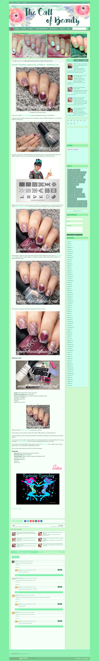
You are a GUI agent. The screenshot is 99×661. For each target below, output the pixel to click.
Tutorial (85, 203)
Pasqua (76, 196)
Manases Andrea (19, 578)
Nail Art (76, 184)
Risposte (17, 567)
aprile (68, 243)
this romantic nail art (22, 441)
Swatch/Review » (54, 28)
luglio (68, 241)
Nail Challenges (78, 191)
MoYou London (71, 184)
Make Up (83, 179)
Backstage (70, 170)
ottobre (69, 255)
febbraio (69, 247)
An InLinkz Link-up (16, 508)
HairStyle (62, 28)
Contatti (24, 2)
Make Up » (17, 28)
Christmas (84, 172)
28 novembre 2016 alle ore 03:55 (27, 612)
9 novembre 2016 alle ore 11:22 (30, 578)
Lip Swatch (70, 179)
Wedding (85, 206)
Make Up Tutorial (80, 182)
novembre (69, 253)
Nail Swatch (77, 194)
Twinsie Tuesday (26, 115)
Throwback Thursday (72, 203)
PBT (21, 659)
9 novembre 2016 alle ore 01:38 (26, 561)
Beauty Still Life (76, 170)
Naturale (82, 194)
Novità (72, 196)
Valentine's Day (79, 206)
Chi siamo (18, 2)
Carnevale (78, 172)
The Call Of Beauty (23, 658)
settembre (69, 257)
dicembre (69, 251)
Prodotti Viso (82, 196)
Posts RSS (77, 658)
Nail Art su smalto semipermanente (75, 189)
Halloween (81, 177)
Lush (79, 179)
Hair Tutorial (70, 177)
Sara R (20, 569)
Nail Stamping (71, 194)
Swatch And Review (83, 201)
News (68, 28)
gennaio (69, 249)
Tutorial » (31, 28)
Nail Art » (24, 28)
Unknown (18, 595)
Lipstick (75, 179)
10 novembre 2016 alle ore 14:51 (29, 569)
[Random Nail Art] (77, 210)
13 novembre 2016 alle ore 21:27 (29, 604)
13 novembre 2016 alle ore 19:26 (27, 595)
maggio (69, 264)
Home (12, 2)
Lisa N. (17, 561)
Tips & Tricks (79, 203)
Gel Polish (82, 174)
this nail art (45, 444)
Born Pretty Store (71, 172)
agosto (69, 259)
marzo (68, 245)
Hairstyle (76, 177)
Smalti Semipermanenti (72, 201)
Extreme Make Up (75, 174)
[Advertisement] (74, 135)
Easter (69, 174)
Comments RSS (84, 658)
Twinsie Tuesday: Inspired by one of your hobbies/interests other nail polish (80, 65)
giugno (68, 263)
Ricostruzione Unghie (72, 198)
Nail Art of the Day (71, 186)
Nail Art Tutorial (71, 191)
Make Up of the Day (72, 182)
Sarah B (17, 612)
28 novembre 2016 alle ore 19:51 (29, 621)
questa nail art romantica (21, 206)
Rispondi (18, 564)
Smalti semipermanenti (41, 28)
